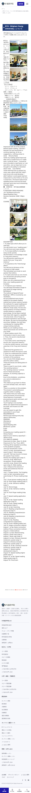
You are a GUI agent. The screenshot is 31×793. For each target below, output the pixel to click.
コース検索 (27, 791)
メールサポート (6, 741)
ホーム (3, 8)
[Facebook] (22, 780)
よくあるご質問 (6, 744)
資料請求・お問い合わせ (8, 765)
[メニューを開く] (27, 4)
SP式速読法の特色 (7, 637)
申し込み (12, 791)
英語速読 (4, 660)
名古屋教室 (5, 709)
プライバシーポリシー (13, 774)
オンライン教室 (6, 701)
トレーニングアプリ (7, 736)
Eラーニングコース (7, 727)
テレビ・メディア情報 (8, 631)
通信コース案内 (6, 733)
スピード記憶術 (6, 657)
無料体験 (21, 4)
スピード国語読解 (6, 683)
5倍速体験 (19, 791)
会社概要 (4, 774)
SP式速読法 (5, 654)
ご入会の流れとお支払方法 (9, 669)
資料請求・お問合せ (7, 642)
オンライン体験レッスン (8, 739)
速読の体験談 (5, 715)
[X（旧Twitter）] (25, 780)
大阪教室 (4, 706)
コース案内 (5, 651)
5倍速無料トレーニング (8, 759)
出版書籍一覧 (5, 634)
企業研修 (4, 639)
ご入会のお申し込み (7, 672)
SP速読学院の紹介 (7, 625)
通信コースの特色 (6, 730)
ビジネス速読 (5, 663)
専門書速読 (5, 666)
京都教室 (4, 712)
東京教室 (4, 704)
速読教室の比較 (6, 718)
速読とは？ (5, 628)
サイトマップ (10, 777)
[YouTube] (28, 780)
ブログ (3, 777)
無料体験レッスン (6, 753)
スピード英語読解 (6, 686)
